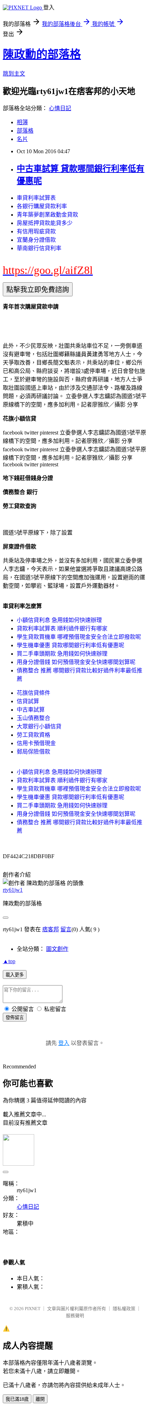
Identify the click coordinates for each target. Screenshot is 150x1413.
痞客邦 (50, 929)
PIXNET (32, 1308)
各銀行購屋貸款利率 (42, 206)
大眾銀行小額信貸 (39, 726)
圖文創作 (57, 949)
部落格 (25, 131)
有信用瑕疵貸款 (36, 231)
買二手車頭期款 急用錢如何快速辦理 (62, 654)
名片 (22, 139)
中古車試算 (31, 710)
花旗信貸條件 (33, 693)
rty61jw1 (13, 890)
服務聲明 (75, 1315)
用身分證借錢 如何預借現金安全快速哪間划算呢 (76, 662)
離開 (40, 1399)
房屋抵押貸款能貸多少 (45, 223)
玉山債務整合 (33, 718)
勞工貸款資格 (33, 735)
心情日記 (60, 108)
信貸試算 (28, 701)
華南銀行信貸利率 (39, 248)
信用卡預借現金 (36, 743)
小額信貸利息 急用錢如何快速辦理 (59, 620)
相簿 (22, 122)
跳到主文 (14, 74)
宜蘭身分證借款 (36, 240)
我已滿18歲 (17, 1399)
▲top (9, 961)
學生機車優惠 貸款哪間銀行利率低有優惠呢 (70, 645)
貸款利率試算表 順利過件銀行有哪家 (62, 628)
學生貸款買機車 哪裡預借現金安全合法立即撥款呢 (79, 637)
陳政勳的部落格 (42, 54)
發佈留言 (15, 1017)
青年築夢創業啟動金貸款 (47, 215)
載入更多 (15, 974)
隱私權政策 (124, 1308)
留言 (66, 929)
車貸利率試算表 (36, 198)
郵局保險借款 (33, 752)
